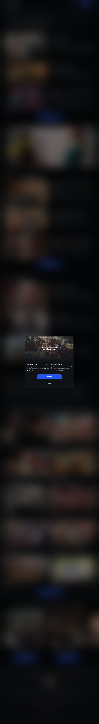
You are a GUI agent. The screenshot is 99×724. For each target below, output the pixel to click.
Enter (49, 377)
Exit (49, 383)
